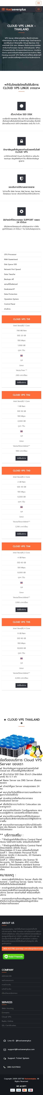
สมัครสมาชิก (7, 976)
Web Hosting (7, 1008)
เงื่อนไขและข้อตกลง (9, 993)
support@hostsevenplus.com (21, 1049)
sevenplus (15, 9)
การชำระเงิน (6, 984)
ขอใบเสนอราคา (8, 980)
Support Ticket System (18, 1058)
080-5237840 (13, 1067)
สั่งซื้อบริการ (21, 382)
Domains (5, 1012)
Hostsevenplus (30, 1079)
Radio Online (7, 1021)
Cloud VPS (6, 1017)
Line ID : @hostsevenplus (19, 1040)
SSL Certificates (9, 1025)
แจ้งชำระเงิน (6, 989)
